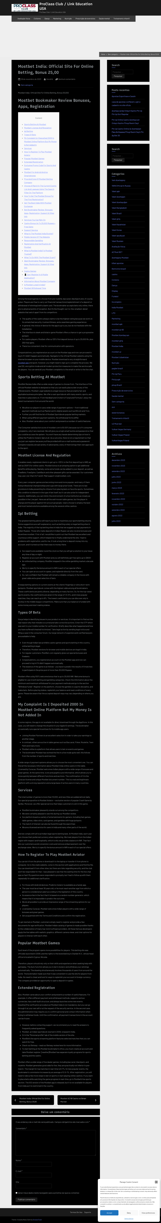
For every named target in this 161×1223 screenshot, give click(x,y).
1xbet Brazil (117, 213)
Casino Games (30, 271)
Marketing (57, 18)
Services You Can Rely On (34, 220)
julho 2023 (116, 477)
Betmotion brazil (119, 269)
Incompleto (116, 302)
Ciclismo (37, 18)
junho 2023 (116, 482)
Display (115, 291)
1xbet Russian (117, 241)
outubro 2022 (117, 504)
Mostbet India (117, 346)
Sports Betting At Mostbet (35, 124)
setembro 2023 (118, 471)
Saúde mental (104, 18)
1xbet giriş (116, 219)
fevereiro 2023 (118, 493)
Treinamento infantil (122, 18)
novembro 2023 (118, 465)
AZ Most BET (117, 252)
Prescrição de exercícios (85, 18)
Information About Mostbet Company (39, 281)
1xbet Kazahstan (119, 224)
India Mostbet (117, 307)
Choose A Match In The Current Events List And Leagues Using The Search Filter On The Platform (40, 189)
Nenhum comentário (66, 78)
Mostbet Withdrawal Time (35, 288)
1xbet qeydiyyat (118, 235)
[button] (156, 1182)
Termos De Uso (128, 1218)
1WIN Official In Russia (121, 186)
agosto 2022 (117, 515)
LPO (113, 313)
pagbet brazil (117, 368)
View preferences (148, 1213)
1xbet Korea (117, 230)
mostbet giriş (117, 341)
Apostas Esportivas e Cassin (124, 96)
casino (114, 274)
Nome (19, 1160)
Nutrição (68, 18)
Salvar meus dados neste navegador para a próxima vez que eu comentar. (49, 1193)
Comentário (21, 1128)
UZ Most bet (117, 424)
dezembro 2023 (118, 460)
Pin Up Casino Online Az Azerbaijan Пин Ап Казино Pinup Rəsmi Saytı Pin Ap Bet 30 (128, 132)
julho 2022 (116, 521)
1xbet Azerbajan (118, 197)
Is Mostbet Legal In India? (34, 284)
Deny (129, 1213)
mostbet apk (117, 324)
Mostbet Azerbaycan (120, 335)
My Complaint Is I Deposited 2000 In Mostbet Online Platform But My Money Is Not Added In (40, 141)
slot (113, 407)
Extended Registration (33, 162)
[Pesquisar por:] (122, 72)
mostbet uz (116, 352)
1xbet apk (116, 191)
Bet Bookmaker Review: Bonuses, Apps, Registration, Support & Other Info (39, 213)
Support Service (31, 230)
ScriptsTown (37, 1220)
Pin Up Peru (117, 374)
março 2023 (117, 488)
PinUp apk (116, 379)
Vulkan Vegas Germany (121, 429)
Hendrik (49, 78)
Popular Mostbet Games (34, 158)
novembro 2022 (118, 499)
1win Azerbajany (118, 180)
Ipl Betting (28, 131)
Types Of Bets (30, 134)
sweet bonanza (118, 412)
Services (28, 148)
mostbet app (23, 363)
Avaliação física (24, 18)
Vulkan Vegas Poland (120, 435)
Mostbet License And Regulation (38, 128)
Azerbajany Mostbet (120, 257)
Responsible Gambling (33, 240)
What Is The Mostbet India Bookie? (38, 233)
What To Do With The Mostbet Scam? (40, 257)
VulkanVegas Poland (120, 440)
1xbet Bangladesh (119, 208)
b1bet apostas (118, 263)
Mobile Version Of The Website (37, 237)
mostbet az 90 (118, 329)
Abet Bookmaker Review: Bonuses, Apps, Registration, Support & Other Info (39, 264)
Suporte (87, 1212)
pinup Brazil (117, 385)
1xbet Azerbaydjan (119, 202)
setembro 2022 (118, 510)
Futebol (115, 296)
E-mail (19, 1171)
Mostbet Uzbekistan (120, 357)
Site (17, 1182)
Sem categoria (27, 85)
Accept (109, 1213)
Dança (47, 18)
